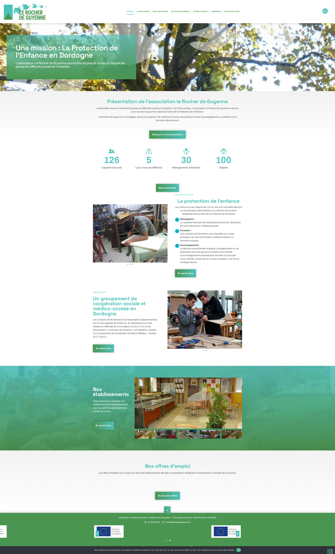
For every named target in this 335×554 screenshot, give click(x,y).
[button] (97, 233)
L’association (143, 11)
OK (238, 550)
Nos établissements (180, 11)
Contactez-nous (232, 11)
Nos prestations (160, 11)
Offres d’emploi (200, 11)
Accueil (130, 11)
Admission (216, 11)
